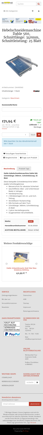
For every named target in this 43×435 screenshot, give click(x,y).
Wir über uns (6, 299)
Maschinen (15, 98)
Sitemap (26, 303)
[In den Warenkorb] (39, 135)
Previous (6, 264)
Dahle (31, 221)
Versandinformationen (9, 303)
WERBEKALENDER (8, 385)
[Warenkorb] (32, 11)
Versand (4, 128)
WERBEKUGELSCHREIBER (10, 381)
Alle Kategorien (11, 11)
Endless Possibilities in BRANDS (31, 363)
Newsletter (5, 307)
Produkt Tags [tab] (24, 168)
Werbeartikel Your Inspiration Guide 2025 (31, 357)
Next (36, 264)
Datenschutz (27, 295)
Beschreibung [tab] (9, 168)
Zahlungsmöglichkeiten (9, 295)
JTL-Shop (25, 431)
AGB (24, 299)
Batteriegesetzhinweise (31, 311)
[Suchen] (39, 4)
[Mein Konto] (38, 11)
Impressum (27, 307)
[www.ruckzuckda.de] (7, 3)
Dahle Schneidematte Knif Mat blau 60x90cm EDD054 (21, 269)
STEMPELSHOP (7, 377)
